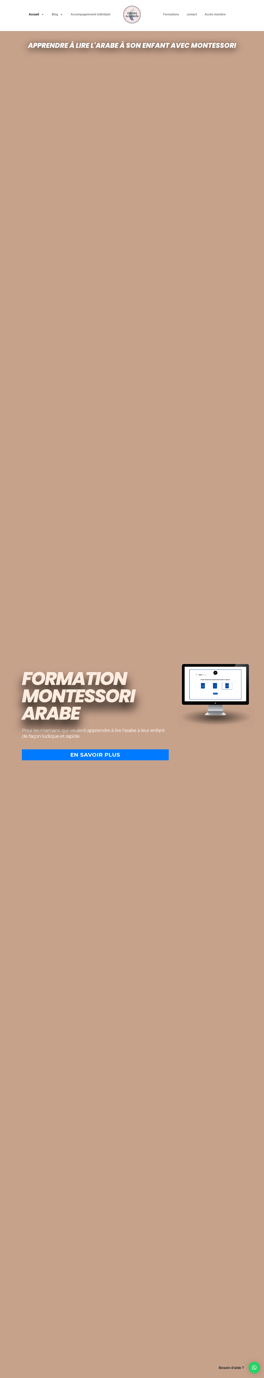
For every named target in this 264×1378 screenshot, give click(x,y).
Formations (171, 14)
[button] (254, 1367)
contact (192, 14)
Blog (55, 14)
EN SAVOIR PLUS (95, 754)
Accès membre (215, 14)
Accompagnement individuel (90, 14)
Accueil (34, 14)
